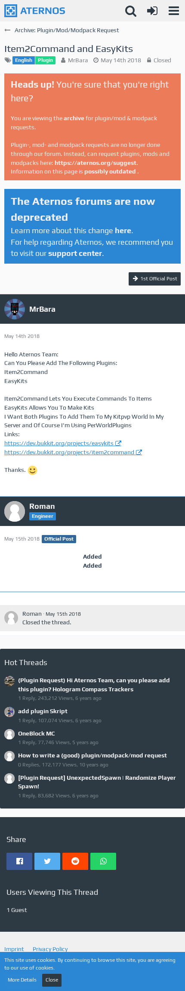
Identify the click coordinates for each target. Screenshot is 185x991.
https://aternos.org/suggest (95, 162)
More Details (22, 980)
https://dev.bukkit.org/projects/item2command (69, 452)
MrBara (78, 60)
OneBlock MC (36, 733)
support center (75, 253)
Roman (32, 613)
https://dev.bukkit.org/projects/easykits (59, 443)
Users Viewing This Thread (52, 892)
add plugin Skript (43, 711)
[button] (173, 10)
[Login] (152, 10)
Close (52, 980)
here (123, 230)
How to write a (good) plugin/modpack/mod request (92, 755)
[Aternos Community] (35, 10)
